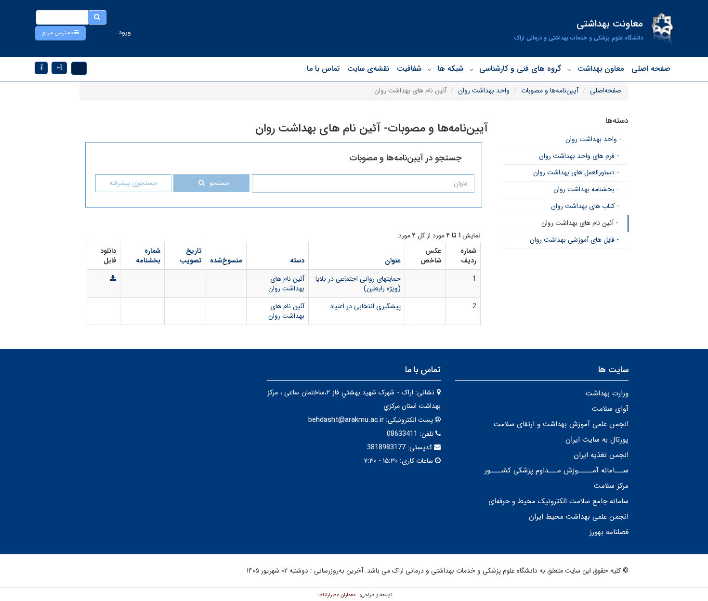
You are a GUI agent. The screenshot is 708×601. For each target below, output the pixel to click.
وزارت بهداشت (607, 393)
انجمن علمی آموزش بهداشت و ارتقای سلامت (561, 424)
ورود (124, 32)
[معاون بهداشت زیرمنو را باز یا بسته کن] (569, 69)
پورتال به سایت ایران (597, 439)
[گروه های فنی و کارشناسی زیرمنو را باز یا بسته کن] (471, 69)
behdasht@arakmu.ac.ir (346, 420)
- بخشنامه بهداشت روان (586, 189)
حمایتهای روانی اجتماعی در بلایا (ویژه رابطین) (358, 284)
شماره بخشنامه (148, 256)
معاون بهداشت (600, 69)
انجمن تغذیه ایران (601, 455)
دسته (297, 260)
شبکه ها (450, 69)
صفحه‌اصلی (605, 90)
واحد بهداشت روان (484, 90)
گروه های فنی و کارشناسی (520, 69)
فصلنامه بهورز (609, 532)
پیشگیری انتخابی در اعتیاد (365, 306)
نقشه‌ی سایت (368, 69)
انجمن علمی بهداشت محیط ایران (579, 517)
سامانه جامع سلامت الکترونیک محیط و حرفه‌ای (558, 501)
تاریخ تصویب (191, 256)
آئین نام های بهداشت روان (286, 284)
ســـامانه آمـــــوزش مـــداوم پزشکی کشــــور (557, 470)
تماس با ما (323, 69)
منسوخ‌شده (226, 260)
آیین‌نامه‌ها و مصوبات (549, 90)
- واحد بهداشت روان (593, 139)
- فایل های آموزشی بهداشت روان (574, 240)
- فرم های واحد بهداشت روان (579, 156)
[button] (60, 33)
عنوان (393, 260)
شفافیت (409, 69)
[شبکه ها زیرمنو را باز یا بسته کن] (429, 69)
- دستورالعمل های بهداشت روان (576, 172)
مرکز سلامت (611, 486)
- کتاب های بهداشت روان (585, 206)
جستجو (219, 183)
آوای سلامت (610, 409)
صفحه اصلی (650, 69)
